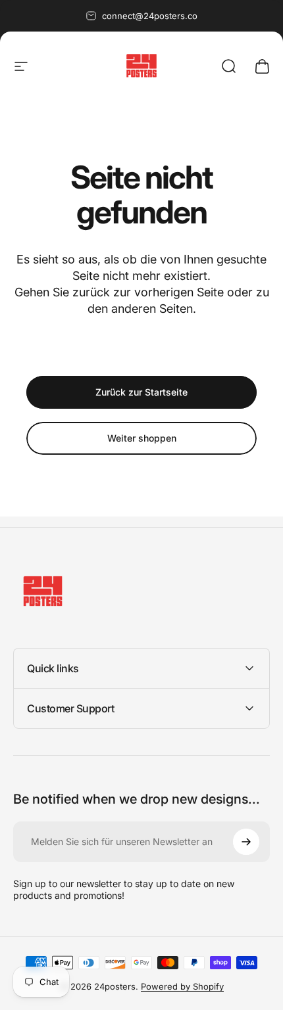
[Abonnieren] (246, 842)
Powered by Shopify (182, 986)
